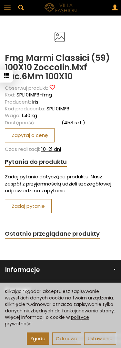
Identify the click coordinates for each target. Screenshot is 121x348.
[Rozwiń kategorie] (7, 8)
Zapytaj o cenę (30, 135)
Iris (35, 101)
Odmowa (66, 338)
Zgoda (37, 338)
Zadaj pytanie (28, 206)
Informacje (22, 269)
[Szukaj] (21, 8)
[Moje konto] (115, 8)
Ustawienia (100, 338)
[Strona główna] (61, 8)
